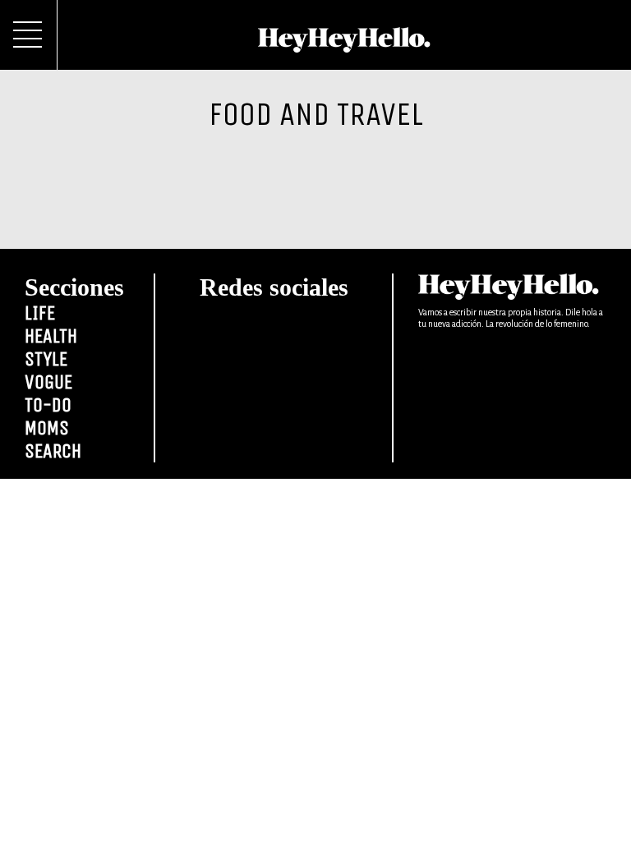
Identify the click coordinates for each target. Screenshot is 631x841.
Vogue (48, 381)
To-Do (48, 404)
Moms (47, 427)
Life (40, 312)
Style (46, 358)
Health (51, 335)
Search (53, 450)
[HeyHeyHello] (344, 43)
